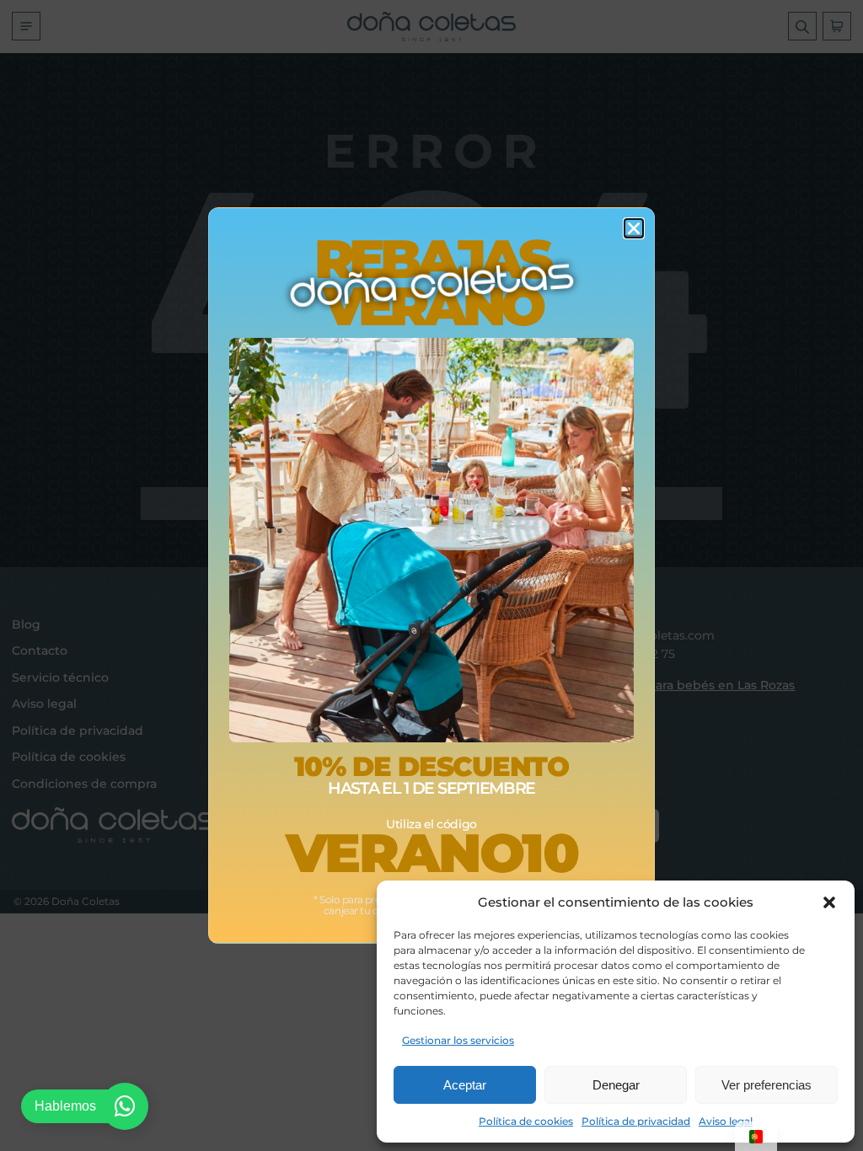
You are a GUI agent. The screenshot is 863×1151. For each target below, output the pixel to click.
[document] (431, 575)
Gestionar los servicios (458, 1040)
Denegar (616, 1085)
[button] (829, 902)
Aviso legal (726, 1121)
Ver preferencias (766, 1085)
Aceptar (464, 1085)
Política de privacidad (636, 1121)
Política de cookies (526, 1121)
